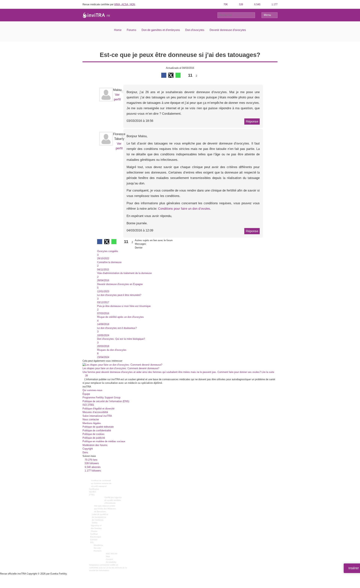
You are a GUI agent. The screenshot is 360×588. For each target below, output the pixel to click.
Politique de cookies (93, 434)
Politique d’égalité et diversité (98, 408)
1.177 (274, 4)
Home (118, 29)
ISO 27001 (88, 404)
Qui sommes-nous (92, 390)
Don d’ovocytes (194, 29)
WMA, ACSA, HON (124, 4)
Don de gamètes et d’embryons (161, 29)
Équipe (86, 394)
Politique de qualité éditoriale (98, 426)
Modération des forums (94, 445)
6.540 (257, 4)
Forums (131, 29)
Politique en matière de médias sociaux (103, 441)
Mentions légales (91, 423)
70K (225, 4)
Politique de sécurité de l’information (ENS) (105, 401)
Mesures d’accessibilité (95, 412)
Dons (85, 452)
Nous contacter (90, 419)
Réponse (252, 121)
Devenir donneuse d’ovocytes (228, 29)
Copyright (87, 448)
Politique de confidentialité (96, 430)
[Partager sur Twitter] (170, 75)
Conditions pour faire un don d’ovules (184, 208)
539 (240, 4)
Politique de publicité (93, 437)
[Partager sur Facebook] (163, 75)
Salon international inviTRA (97, 415)
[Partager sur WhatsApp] (178, 75)
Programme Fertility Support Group (101, 397)
